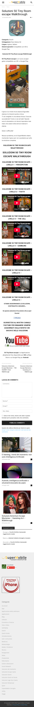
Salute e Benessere (7, 664)
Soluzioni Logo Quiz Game (10, 680)
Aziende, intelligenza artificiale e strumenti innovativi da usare (15, 481)
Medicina (4, 641)
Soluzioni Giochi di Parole (9, 677)
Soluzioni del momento (9, 669)
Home (3, 7)
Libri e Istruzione (7, 639)
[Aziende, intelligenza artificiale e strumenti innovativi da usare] (17, 470)
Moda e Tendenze (7, 647)
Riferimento (5, 661)
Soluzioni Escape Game (9, 672)
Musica (4, 650)
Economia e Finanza (8, 622)
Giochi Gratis (6, 633)
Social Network (6, 666)
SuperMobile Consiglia (9, 688)
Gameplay (5, 628)
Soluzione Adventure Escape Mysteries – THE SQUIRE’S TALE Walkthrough (9, 369)
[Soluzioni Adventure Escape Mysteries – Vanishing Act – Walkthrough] (17, 501)
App (3, 608)
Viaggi (3, 694)
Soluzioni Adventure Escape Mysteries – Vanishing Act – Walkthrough (26, 369)
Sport (3, 686)
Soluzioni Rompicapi (8, 683)
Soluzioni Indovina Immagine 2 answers (19, 538)
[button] (31, 2)
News (8, 7)
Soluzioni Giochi (7, 675)
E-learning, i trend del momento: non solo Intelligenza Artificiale (17, 455)
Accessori (5, 606)
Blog (3, 617)
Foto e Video (5, 625)
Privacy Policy (16, 705)
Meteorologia (6, 644)
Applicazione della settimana (10, 611)
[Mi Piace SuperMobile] (17, 318)
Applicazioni (5, 614)
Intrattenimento (6, 636)
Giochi (4, 630)
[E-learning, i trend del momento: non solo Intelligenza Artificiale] (17, 444)
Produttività (5, 658)
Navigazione (5, 652)
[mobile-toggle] (3, 2)
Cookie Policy (24, 705)
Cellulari (4, 619)
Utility (3, 691)
